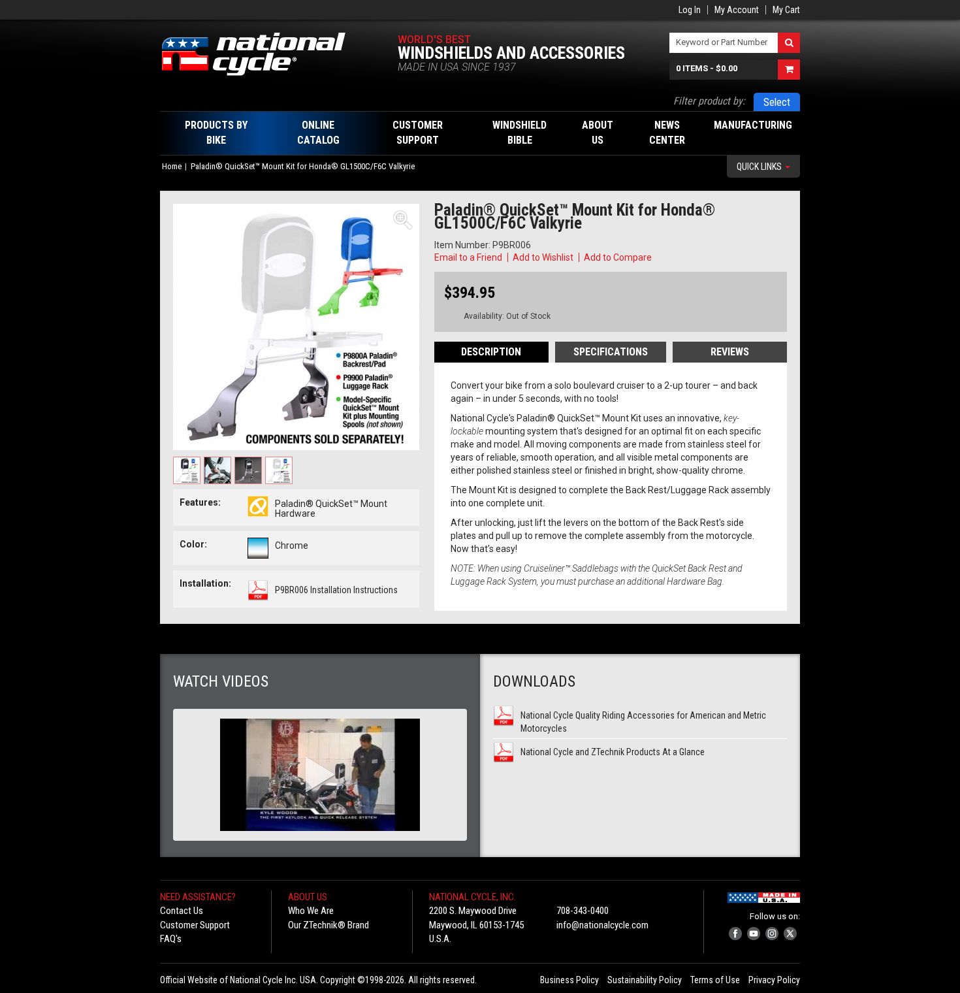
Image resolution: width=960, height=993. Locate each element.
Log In (690, 10)
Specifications (610, 352)
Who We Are (311, 911)
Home (172, 166)
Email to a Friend (468, 257)
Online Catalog (318, 132)
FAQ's (171, 939)
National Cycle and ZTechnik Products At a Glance (612, 752)
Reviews (730, 352)
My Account (736, 10)
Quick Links (760, 166)
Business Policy (569, 980)
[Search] (789, 43)
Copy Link (673, 257)
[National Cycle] (260, 54)
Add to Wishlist (543, 257)
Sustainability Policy (644, 980)
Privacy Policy (774, 980)
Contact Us (181, 911)
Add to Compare (618, 257)
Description (491, 352)
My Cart (786, 10)
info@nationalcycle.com (602, 925)
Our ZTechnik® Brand (328, 925)
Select (776, 102)
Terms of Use (715, 980)
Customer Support (195, 925)
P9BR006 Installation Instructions (336, 590)
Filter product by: (709, 101)
